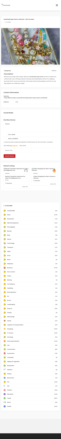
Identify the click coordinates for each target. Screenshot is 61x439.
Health (32, 406)
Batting (32, 280)
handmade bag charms (37, 76)
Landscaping (32, 304)
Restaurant (32, 219)
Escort (32, 300)
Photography (32, 227)
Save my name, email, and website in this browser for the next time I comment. (29, 142)
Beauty (32, 231)
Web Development (32, 223)
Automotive (32, 353)
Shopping (32, 329)
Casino (32, 276)
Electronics (32, 378)
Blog (32, 235)
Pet (32, 382)
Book (32, 259)
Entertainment (32, 292)
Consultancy (32, 284)
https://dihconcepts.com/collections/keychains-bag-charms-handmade (25, 97)
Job (32, 386)
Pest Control (32, 272)
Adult (32, 251)
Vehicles (32, 369)
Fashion (54, 70)
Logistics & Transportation (32, 325)
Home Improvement (32, 341)
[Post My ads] (6, 5)
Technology (32, 243)
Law (32, 345)
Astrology (32, 337)
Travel (32, 398)
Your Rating (7, 145)
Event (32, 402)
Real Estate (32, 365)
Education (32, 394)
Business (32, 267)
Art (32, 296)
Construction (32, 349)
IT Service (32, 333)
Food (32, 255)
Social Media (32, 210)
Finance (32, 308)
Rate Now (9, 183)
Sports (32, 239)
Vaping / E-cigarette (32, 361)
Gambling (32, 288)
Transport (32, 247)
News (32, 214)
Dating (32, 373)
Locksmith (32, 357)
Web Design (32, 316)
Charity (32, 312)
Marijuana (32, 263)
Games (32, 320)
